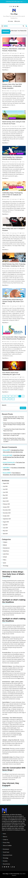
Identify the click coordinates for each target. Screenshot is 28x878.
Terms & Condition (7, 845)
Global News (21, 43)
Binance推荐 (6, 450)
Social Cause (6, 852)
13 (10, 399)
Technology (5, 565)
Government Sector (7, 855)
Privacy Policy (6, 842)
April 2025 (5, 498)
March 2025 (6, 501)
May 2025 (5, 495)
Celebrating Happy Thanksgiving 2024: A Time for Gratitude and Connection (12, 194)
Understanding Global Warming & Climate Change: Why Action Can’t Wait (13, 301)
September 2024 (7, 518)
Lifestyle (6, 80)
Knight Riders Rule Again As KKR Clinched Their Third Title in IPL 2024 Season (14, 457)
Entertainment (13, 43)
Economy (5, 861)
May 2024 (5, 530)
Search (4, 405)
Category (5, 542)
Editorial (6, 43)
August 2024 (6, 521)
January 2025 (6, 507)
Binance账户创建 (7, 455)
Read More (4, 69)
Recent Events (6, 864)
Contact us (5, 839)
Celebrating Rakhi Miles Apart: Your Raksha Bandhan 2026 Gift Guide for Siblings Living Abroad (13, 418)
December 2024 (6, 510)
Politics (4, 559)
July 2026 (5, 486)
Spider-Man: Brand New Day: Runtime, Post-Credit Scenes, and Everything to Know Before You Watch (14, 440)
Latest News (6, 45)
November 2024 (6, 512)
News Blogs (14, 14)
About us (5, 836)
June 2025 (5, 492)
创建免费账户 (6, 467)
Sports (4, 562)
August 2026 (6, 483)
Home (4, 833)
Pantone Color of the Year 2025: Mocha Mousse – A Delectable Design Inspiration (12, 86)
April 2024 (5, 533)
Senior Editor (6, 53)
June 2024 (5, 527)
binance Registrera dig (9, 462)
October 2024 (6, 515)
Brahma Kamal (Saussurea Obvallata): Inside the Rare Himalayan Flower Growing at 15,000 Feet (12, 1)
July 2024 (5, 524)
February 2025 (6, 504)
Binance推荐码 (7, 472)
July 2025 (5, 489)
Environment (6, 849)
